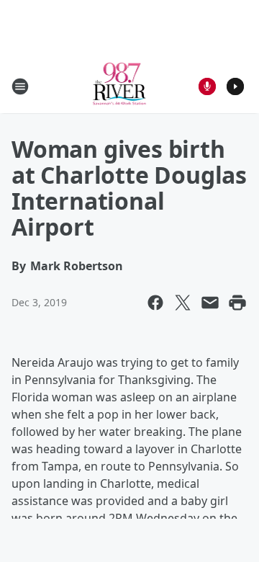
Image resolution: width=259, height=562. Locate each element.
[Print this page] (237, 303)
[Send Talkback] (207, 86)
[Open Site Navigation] (20, 86)
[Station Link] (120, 86)
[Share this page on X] (183, 303)
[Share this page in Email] (210, 303)
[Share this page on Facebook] (155, 303)
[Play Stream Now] (235, 86)
